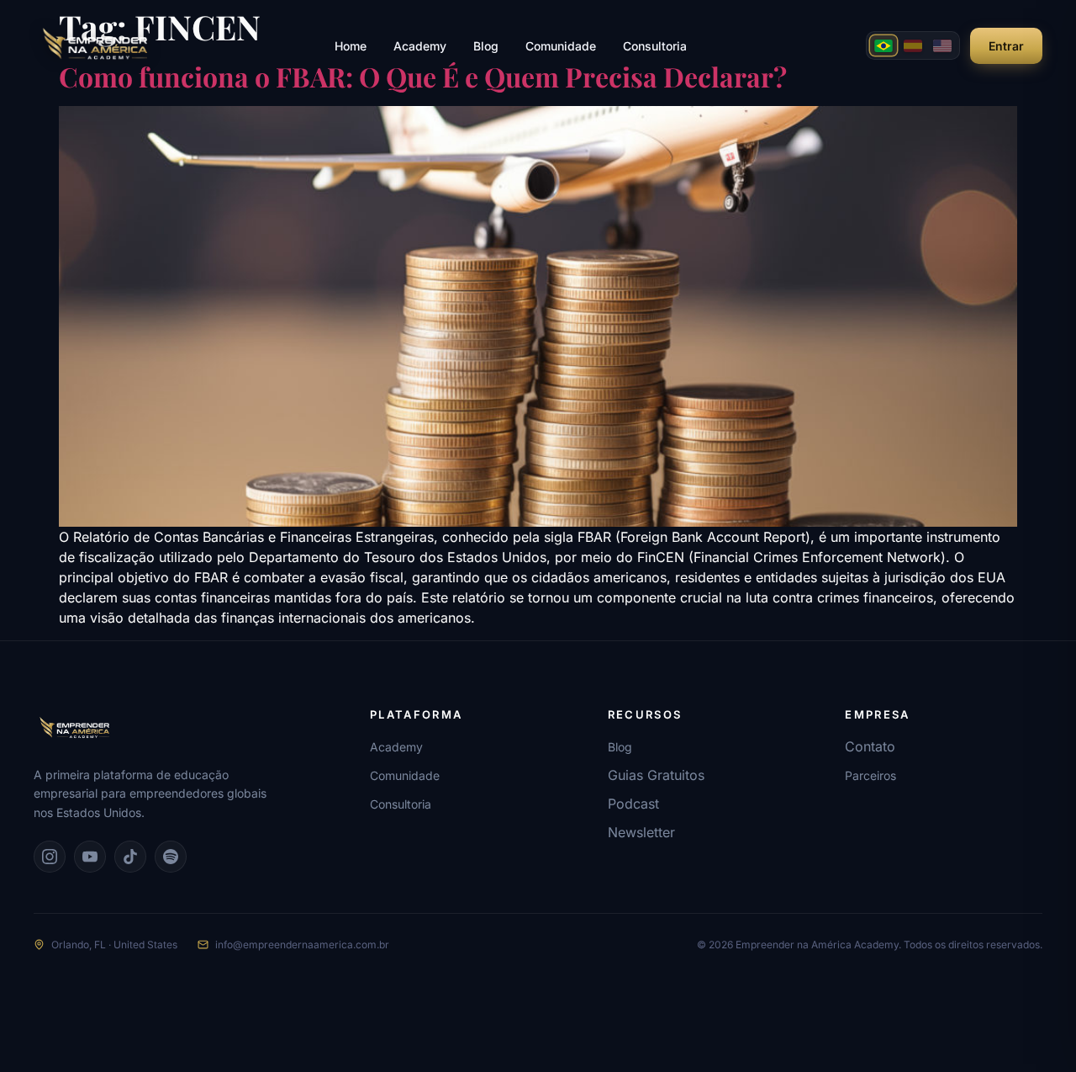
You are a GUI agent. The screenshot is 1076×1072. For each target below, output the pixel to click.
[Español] (912, 45)
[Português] (883, 45)
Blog (485, 46)
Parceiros (870, 775)
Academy (419, 46)
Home (351, 46)
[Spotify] (171, 857)
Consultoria (655, 46)
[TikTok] (130, 857)
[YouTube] (90, 857)
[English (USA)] (942, 45)
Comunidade (560, 46)
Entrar (1006, 46)
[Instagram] (50, 857)
